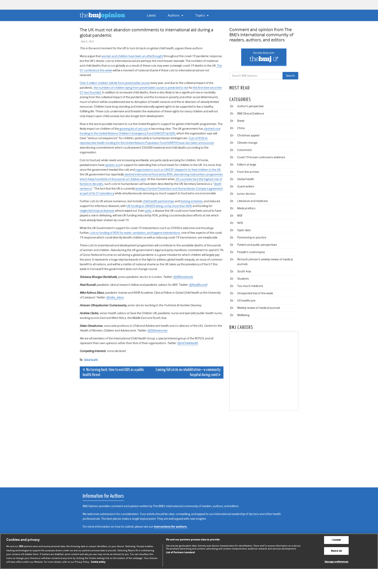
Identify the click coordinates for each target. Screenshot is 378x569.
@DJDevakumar (157, 330)
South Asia (244, 271)
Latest (151, 15)
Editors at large (246, 164)
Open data (244, 230)
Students (243, 278)
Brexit (240, 121)
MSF (240, 215)
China (241, 128)
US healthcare (246, 300)
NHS (240, 223)
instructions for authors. (170, 527)
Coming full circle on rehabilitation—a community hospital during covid (188, 372)
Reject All (336, 550)
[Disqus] (151, 431)
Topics (200, 15)
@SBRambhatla (183, 277)
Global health (91, 360)
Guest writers (245, 186)
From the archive (248, 172)
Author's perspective (250, 106)
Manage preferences (336, 561)
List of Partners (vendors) (180, 552)
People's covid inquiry (251, 252)
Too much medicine (250, 286)
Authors (174, 15)
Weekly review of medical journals (258, 308)
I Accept (336, 539)
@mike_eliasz (115, 297)
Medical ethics (246, 208)
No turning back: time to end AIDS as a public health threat (113, 372)
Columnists (244, 150)
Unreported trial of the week (255, 293)
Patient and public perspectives (257, 245)
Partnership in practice (251, 237)
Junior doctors (246, 194)
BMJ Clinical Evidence (250, 113)
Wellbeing (243, 315)
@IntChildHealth (187, 343)
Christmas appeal (248, 135)
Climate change (247, 142)
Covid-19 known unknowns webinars (261, 157)
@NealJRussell (198, 285)
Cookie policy (98, 562)
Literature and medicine (252, 201)
